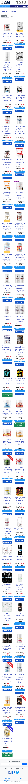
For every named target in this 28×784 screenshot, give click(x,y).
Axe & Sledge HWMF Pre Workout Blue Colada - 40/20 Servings (7, 381)
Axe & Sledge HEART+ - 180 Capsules (7, 318)
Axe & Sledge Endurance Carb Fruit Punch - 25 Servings (20, 162)
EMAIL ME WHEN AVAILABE (7, 394)
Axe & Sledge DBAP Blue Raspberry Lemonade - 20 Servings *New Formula (7, 99)
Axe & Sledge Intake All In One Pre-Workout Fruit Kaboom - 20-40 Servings (20, 500)
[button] (2, 2)
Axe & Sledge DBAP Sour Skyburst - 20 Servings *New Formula (20, 98)
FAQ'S (21, 778)
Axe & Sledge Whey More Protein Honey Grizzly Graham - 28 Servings (7, 741)
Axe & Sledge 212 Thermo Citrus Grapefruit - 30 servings (7, 35)
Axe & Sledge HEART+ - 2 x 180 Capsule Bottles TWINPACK (20, 319)
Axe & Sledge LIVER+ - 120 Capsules (19, 529)
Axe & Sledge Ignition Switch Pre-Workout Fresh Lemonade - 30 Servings (7, 500)
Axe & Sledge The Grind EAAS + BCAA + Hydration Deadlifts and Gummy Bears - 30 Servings (20, 678)
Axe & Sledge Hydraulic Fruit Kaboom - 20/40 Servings (20, 412)
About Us (7, 777)
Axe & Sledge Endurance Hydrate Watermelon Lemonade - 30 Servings (20, 195)
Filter (4, 16)
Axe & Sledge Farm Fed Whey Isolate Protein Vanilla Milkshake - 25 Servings (7, 226)
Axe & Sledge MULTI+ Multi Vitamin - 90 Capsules (19, 587)
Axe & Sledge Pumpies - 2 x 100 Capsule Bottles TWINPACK (7, 647)
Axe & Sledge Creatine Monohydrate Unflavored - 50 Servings (20, 66)
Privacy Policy (21, 777)
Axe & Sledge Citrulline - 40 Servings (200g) (20, 34)
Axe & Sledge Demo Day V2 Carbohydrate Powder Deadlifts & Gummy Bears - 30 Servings (20, 130)
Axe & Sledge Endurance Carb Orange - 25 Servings (7, 194)
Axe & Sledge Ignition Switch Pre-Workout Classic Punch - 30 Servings (20, 470)
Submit (24, 764)
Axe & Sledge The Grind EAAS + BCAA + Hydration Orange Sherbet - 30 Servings (7, 710)
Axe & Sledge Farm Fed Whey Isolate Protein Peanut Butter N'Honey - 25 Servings (20, 257)
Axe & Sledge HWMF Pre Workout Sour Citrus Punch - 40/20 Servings (20, 381)
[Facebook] (10, 773)
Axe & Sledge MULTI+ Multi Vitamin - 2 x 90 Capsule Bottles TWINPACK (7, 617)
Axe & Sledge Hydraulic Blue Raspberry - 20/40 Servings (7, 412)
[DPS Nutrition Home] (7, 2)
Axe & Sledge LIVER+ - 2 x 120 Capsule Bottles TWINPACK (7, 558)
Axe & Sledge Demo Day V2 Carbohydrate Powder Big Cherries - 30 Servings (7, 130)
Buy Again (5, 6)
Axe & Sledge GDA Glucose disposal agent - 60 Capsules (7, 288)
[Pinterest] (14, 773)
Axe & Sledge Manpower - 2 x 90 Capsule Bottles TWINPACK (7, 587)
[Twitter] (18, 773)
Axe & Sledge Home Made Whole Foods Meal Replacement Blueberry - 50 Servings (7, 349)
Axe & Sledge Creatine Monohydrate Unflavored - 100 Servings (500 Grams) (7, 66)
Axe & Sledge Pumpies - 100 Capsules (20, 615)
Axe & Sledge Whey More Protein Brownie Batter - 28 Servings (20, 710)
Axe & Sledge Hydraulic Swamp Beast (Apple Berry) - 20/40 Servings (7, 470)
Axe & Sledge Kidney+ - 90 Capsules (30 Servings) (7, 531)
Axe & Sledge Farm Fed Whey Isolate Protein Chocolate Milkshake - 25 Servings (20, 226)
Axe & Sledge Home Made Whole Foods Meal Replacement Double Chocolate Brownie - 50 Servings (20, 350)
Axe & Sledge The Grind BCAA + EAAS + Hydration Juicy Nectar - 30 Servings (19, 647)
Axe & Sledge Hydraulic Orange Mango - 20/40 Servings (20, 442)
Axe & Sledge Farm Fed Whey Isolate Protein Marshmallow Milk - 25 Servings (7, 257)
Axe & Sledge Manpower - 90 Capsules (20, 558)
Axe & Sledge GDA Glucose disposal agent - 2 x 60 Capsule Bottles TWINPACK (20, 288)
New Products (15, 6)
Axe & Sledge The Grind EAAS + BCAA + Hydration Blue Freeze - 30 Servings (7, 677)
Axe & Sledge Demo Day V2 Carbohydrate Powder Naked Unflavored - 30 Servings (7, 163)
